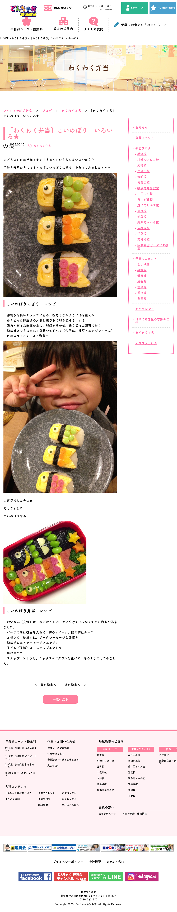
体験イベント (144, 137)
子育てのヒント (146, 258)
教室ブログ (143, 148)
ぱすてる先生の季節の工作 (152, 321)
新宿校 (142, 210)
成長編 (142, 281)
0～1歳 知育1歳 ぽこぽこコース (21, 749)
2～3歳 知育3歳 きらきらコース (21, 765)
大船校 (142, 176)
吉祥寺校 (143, 228)
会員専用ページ (137, 8)
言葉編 (142, 287)
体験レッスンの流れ (58, 748)
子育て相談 (44, 799)
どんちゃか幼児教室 (17, 110)
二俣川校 (143, 171)
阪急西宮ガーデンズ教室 (152, 247)
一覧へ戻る (60, 699)
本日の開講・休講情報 (166, 8)
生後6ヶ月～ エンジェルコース (21, 774)
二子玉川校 (145, 193)
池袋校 (142, 216)
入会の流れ (53, 765)
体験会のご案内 (55, 754)
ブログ (47, 110)
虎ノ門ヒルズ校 (148, 205)
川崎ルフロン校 (148, 159)
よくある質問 (12, 799)
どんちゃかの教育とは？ (18, 793)
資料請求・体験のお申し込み (63, 759)
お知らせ (141, 127)
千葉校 (142, 233)
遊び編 (142, 292)
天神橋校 (143, 239)
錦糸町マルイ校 (148, 222)
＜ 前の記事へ (45, 684)
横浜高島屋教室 (105, 790)
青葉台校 (143, 182)
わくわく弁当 (71, 110)
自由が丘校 (145, 199)
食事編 (142, 298)
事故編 (142, 270)
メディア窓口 (115, 861)
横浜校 (142, 153)
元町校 (142, 165)
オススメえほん (146, 343)
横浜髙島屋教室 (148, 188)
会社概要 (95, 861)
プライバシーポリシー (68, 861)
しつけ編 (143, 264)
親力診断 (43, 805)
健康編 (142, 275)
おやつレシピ (144, 308)
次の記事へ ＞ (75, 684)
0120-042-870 (62, 8)
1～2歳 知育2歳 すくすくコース (21, 757)
